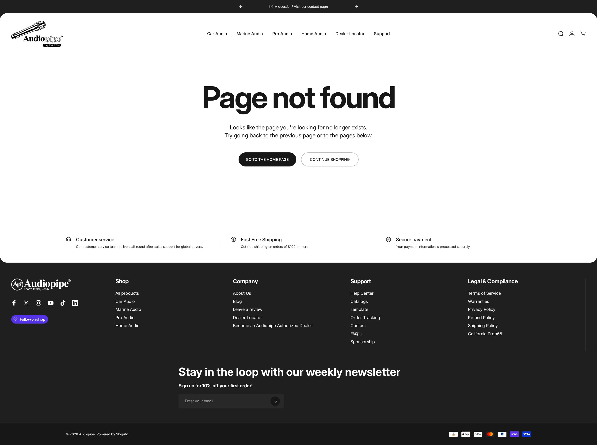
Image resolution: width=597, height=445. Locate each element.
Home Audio (127, 325)
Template (359, 309)
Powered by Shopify (112, 434)
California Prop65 (485, 333)
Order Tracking (365, 317)
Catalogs (359, 301)
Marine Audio (128, 309)
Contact (358, 325)
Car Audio (125, 301)
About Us (242, 293)
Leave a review (247, 309)
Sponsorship (362, 341)
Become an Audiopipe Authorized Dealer (272, 325)
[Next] (356, 6)
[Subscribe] (275, 401)
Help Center (362, 293)
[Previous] (241, 6)
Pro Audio (125, 317)
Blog (237, 301)
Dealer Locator (247, 317)
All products (127, 293)
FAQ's (355, 333)
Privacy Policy (481, 309)
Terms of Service (484, 293)
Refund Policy (481, 317)
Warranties (478, 301)
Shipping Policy (483, 325)
